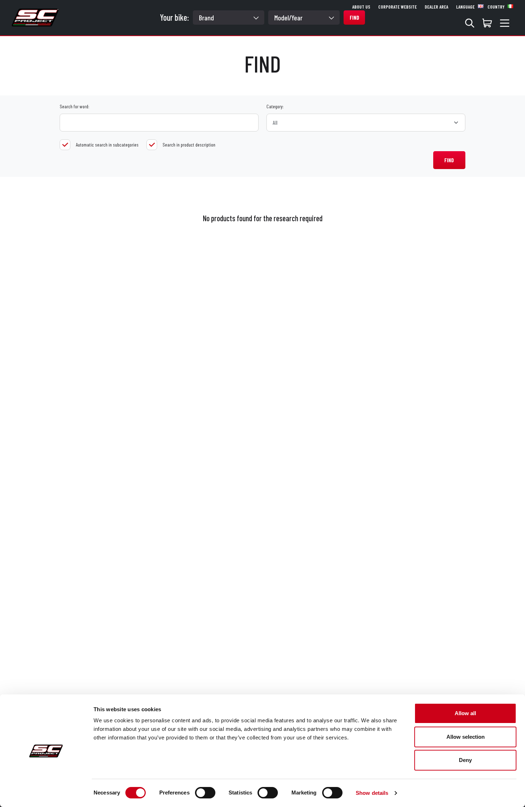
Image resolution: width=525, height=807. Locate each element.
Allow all (465, 713)
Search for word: (74, 106)
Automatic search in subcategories (107, 145)
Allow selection (465, 737)
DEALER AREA (436, 7)
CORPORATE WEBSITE (397, 7)
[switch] (205, 792)
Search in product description (188, 145)
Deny (465, 760)
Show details (372, 793)
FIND (449, 160)
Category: (275, 106)
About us (361, 7)
